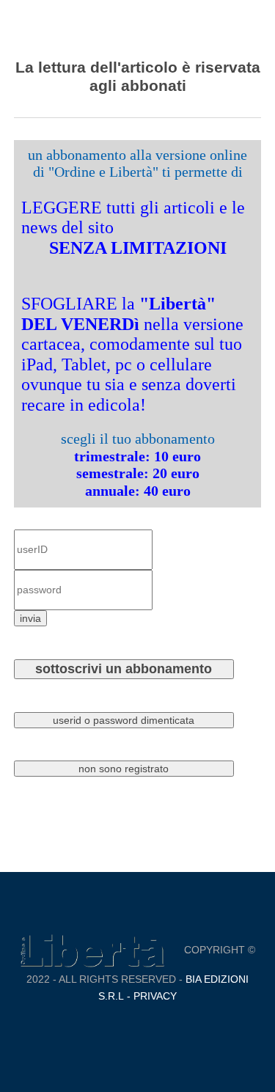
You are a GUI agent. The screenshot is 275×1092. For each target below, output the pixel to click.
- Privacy (150, 996)
